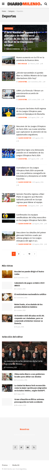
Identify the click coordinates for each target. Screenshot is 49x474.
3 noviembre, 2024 (35, 82)
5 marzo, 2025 (26, 49)
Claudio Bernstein (24, 138)
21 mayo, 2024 (20, 394)
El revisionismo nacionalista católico (30, 294)
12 (29, 254)
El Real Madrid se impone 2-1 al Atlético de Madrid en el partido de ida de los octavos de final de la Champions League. (21, 39)
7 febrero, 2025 (34, 64)
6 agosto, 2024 (38, 224)
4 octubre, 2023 (20, 289)
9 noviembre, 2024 (11, 367)
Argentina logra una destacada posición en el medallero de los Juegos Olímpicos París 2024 (30, 153)
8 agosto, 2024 (34, 206)
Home (4, 11)
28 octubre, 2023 (21, 405)
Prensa (4, 465)
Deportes (20, 11)
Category (11, 11)
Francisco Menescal (13, 49)
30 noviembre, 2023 (22, 278)
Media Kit (15, 465)
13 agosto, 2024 (34, 117)
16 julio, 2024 (20, 327)
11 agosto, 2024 (34, 159)
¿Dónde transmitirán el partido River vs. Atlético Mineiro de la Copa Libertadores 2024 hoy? (31, 75)
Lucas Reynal (22, 82)
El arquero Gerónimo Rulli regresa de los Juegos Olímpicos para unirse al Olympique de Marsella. (31, 111)
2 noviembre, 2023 (21, 298)
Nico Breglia (22, 64)
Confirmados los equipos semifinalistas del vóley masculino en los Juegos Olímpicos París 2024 (31, 217)
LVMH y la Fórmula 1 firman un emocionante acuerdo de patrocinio (29, 93)
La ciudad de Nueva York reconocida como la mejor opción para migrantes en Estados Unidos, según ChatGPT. (30, 388)
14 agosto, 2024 (38, 138)
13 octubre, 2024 (35, 99)
